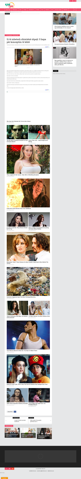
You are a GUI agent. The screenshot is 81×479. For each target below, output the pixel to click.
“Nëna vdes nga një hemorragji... (43, 436)
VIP (54, 13)
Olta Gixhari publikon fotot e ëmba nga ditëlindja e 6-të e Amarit (64, 27)
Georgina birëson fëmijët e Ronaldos (64, 44)
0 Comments (10, 35)
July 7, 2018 (16, 35)
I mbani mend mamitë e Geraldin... (12, 435)
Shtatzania (7, 13)
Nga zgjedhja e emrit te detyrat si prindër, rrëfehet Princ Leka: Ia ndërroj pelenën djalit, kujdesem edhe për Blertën (63, 62)
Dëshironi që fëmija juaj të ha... (27, 435)
